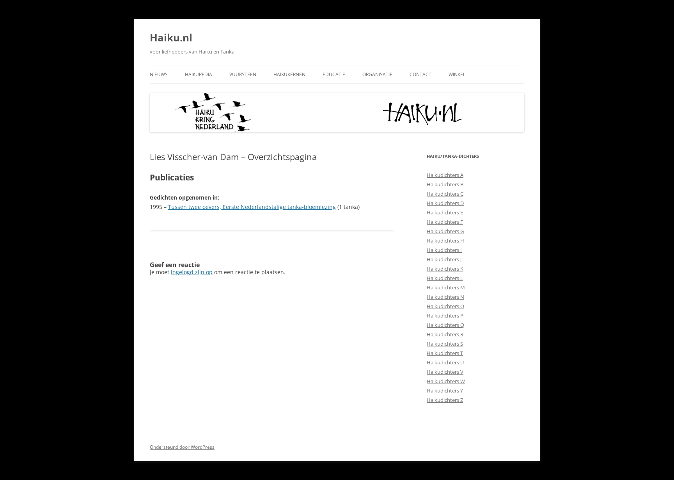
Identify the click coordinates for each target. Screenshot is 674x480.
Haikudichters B (445, 184)
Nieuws (159, 74)
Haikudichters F (445, 221)
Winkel (457, 74)
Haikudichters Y (445, 390)
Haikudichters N (445, 296)
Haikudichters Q (445, 324)
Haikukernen (289, 74)
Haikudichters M (446, 287)
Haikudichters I (444, 249)
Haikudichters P (445, 315)
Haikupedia (198, 74)
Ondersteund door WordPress (182, 447)
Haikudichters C (445, 193)
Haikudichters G (445, 231)
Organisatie (377, 74)
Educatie (334, 74)
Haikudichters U (445, 362)
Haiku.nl (171, 37)
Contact (420, 74)
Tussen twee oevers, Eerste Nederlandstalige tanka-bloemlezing (252, 207)
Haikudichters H (445, 240)
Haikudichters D (445, 203)
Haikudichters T (445, 353)
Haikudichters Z (445, 399)
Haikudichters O (445, 306)
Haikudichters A (445, 174)
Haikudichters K (445, 268)
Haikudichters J (444, 259)
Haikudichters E (445, 212)
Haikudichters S (445, 343)
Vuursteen (242, 74)
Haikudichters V (445, 371)
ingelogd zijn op (192, 272)
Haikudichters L (445, 278)
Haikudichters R (445, 334)
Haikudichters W (446, 381)
